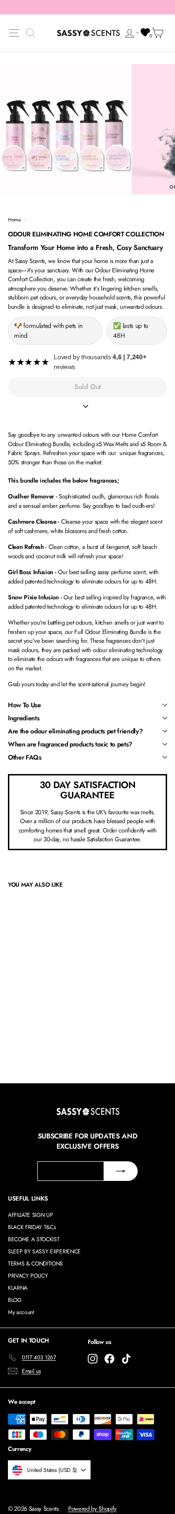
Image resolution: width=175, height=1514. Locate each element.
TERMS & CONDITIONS (35, 1263)
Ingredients (23, 718)
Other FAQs (25, 757)
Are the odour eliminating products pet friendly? (75, 731)
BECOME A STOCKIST (33, 1239)
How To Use (24, 705)
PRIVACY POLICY (28, 1276)
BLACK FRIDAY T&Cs (32, 1227)
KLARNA (18, 1288)
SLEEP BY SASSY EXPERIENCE (44, 1251)
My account (21, 1312)
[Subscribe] (121, 1171)
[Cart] (159, 33)
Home (14, 219)
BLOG (14, 1300)
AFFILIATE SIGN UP (30, 1215)
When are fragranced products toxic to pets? (70, 744)
